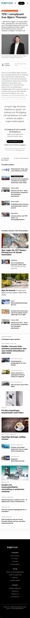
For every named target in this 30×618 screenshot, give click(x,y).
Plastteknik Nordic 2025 (10, 10)
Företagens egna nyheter (11, 339)
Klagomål (15, 577)
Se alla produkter (15, 564)
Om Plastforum (15, 596)
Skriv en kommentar (22, 158)
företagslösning (20, 150)
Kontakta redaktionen (15, 588)
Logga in (23, 145)
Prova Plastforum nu (15, 141)
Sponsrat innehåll (15, 580)
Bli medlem (15, 558)
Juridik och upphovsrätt (15, 575)
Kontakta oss (15, 591)
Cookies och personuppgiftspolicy (15, 572)
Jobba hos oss (15, 594)
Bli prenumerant (15, 556)
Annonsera (15, 561)
